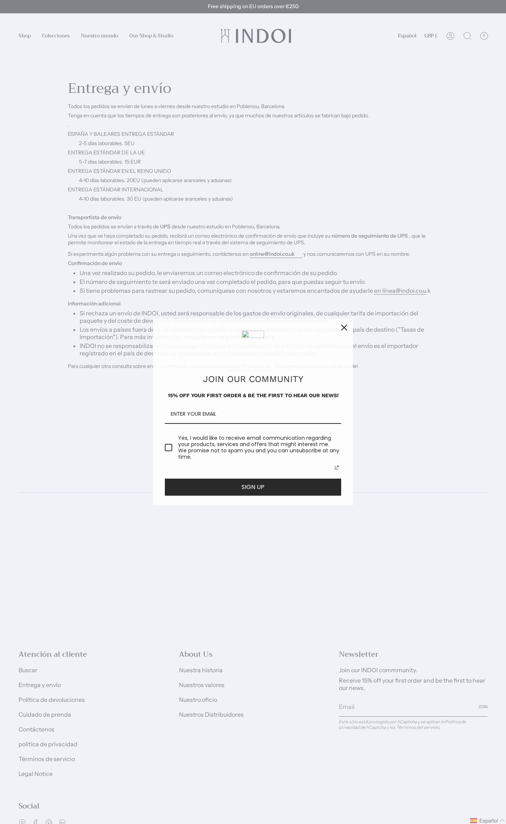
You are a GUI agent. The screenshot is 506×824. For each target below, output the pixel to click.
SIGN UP (253, 487)
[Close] (344, 327)
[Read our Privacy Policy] (336, 467)
